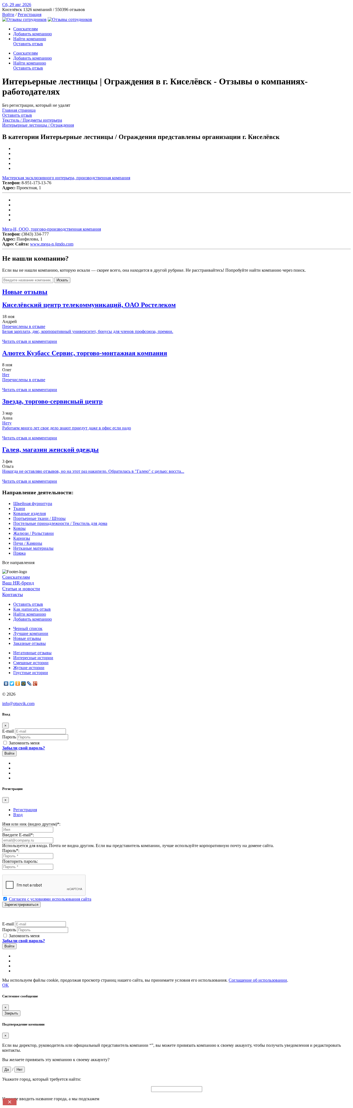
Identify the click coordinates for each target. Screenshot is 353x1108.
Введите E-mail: (18, 834)
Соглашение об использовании (258, 980)
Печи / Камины (27, 543)
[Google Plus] (35, 683)
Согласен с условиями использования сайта (50, 899)
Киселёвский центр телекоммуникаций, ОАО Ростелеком (89, 304)
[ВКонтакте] (6, 683)
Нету (7, 423)
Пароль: (10, 850)
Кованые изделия (29, 513)
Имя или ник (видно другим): (31, 824)
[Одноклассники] (18, 683)
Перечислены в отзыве (23, 326)
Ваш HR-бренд (18, 583)
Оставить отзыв (28, 43)
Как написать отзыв (32, 609)
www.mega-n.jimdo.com (51, 244)
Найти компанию (29, 38)
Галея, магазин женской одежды (50, 449)
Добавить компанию (32, 33)
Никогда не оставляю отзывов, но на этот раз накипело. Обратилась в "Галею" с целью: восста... (93, 471)
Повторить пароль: (20, 861)
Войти (8, 14)
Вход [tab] (18, 814)
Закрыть (11, 1013)
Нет (5, 374)
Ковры (19, 528)
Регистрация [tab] (25, 809)
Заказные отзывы (29, 643)
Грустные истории (30, 672)
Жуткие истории (28, 667)
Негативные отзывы (32, 652)
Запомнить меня (23, 743)
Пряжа (19, 553)
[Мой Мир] (23, 683)
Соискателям (25, 28)
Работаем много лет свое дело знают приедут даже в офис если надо (66, 428)
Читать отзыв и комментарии (29, 341)
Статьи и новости (21, 588)
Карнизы (21, 538)
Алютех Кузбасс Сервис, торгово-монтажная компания (84, 353)
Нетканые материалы (33, 548)
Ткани (19, 508)
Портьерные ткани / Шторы (39, 518)
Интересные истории (33, 657)
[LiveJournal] (29, 683)
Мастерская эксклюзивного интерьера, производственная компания (66, 177)
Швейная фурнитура (32, 503)
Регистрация (29, 14)
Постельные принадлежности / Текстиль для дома (60, 523)
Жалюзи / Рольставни (33, 533)
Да (6, 1069)
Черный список (27, 628)
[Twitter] (12, 683)
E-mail (8, 731)
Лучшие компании (30, 633)
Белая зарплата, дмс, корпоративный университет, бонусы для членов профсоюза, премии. (87, 331)
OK (5, 985)
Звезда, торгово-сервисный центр (52, 401)
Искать (62, 280)
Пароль (9, 737)
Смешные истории (31, 662)
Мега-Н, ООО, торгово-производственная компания (51, 229)
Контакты (12, 594)
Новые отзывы (27, 638)
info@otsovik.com (18, 703)
